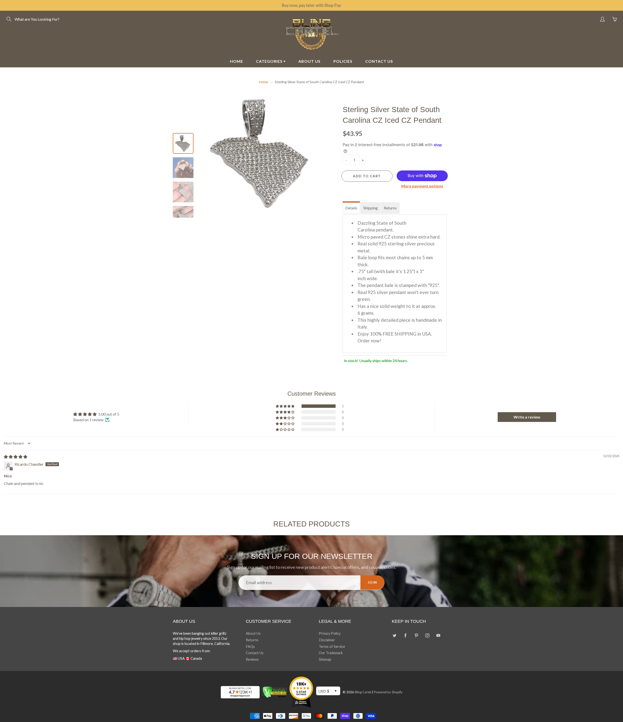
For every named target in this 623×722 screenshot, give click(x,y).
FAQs (250, 646)
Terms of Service (332, 646)
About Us (253, 633)
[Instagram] (427, 635)
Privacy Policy (329, 633)
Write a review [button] (526, 417)
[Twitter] (394, 635)
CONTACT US (379, 61)
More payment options (422, 186)
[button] (285, 406)
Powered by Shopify (388, 692)
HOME (236, 61)
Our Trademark (331, 653)
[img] (15, 456)
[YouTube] (438, 635)
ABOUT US (309, 61)
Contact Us (255, 653)
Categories (270, 61)
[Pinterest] (416, 635)
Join (372, 582)
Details (351, 207)
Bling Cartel (363, 692)
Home (263, 82)
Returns (390, 207)
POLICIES (342, 61)
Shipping (370, 207)
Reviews (252, 659)
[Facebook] (405, 635)
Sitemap (325, 659)
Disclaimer (327, 640)
